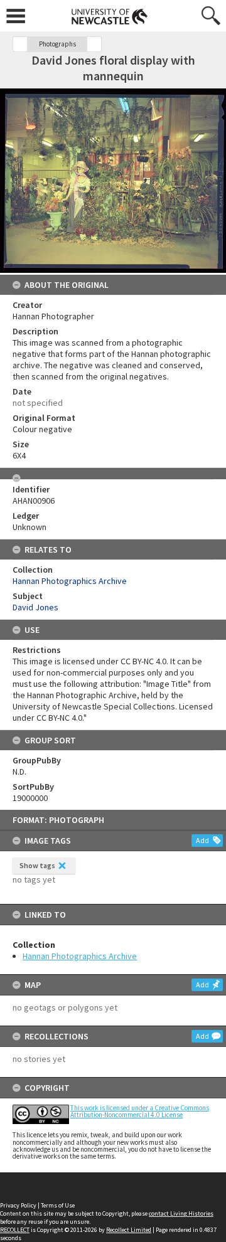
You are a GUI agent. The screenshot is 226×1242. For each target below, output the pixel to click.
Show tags (37, 865)
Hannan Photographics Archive (80, 956)
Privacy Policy (18, 1205)
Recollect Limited (128, 1230)
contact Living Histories (181, 1213)
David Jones (35, 607)
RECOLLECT (15, 1230)
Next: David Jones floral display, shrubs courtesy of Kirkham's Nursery (94, 44)
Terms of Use (58, 1205)
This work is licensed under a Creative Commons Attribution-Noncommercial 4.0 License (139, 1111)
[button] (20, 44)
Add (202, 840)
